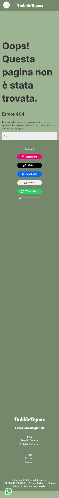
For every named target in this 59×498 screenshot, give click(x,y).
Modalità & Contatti (29, 444)
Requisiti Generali (29, 440)
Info (29, 436)
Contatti (29, 458)
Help (29, 454)
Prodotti (29, 462)
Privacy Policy (35, 483)
